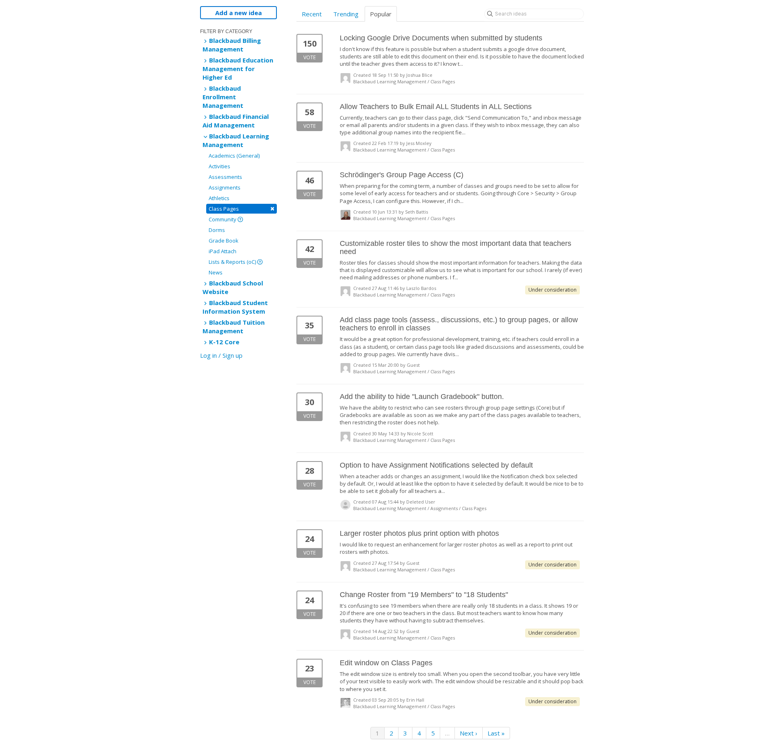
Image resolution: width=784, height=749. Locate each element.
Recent (312, 14)
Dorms (217, 230)
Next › (468, 733)
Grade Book (223, 240)
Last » (496, 733)
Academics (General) (234, 155)
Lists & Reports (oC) (233, 261)
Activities (219, 166)
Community (223, 219)
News (216, 272)
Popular (381, 14)
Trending (346, 14)
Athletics (219, 198)
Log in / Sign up (221, 355)
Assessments (225, 177)
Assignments (225, 187)
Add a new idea (238, 13)
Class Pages (241, 208)
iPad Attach (222, 251)
